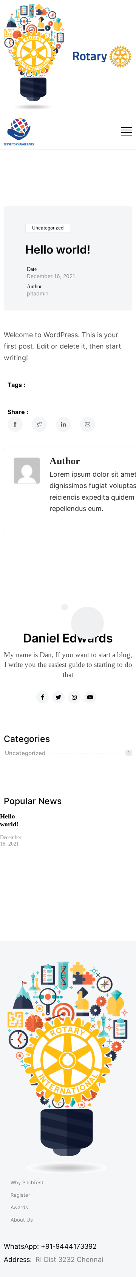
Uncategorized (47, 228)
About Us (22, 1219)
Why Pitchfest (27, 1182)
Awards (19, 1207)
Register (20, 1195)
